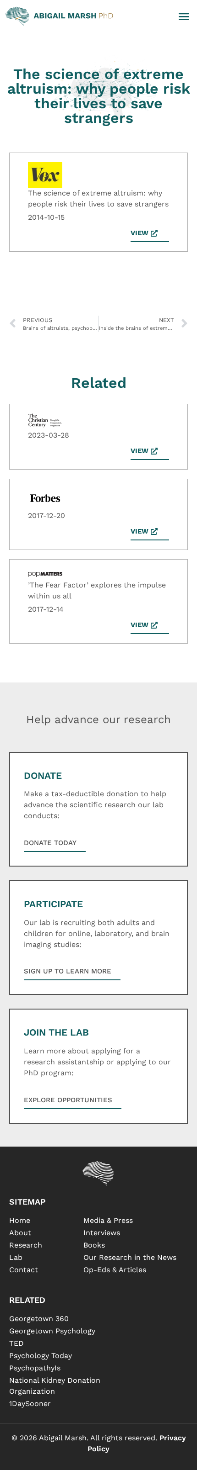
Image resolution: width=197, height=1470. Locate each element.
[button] (184, 16)
